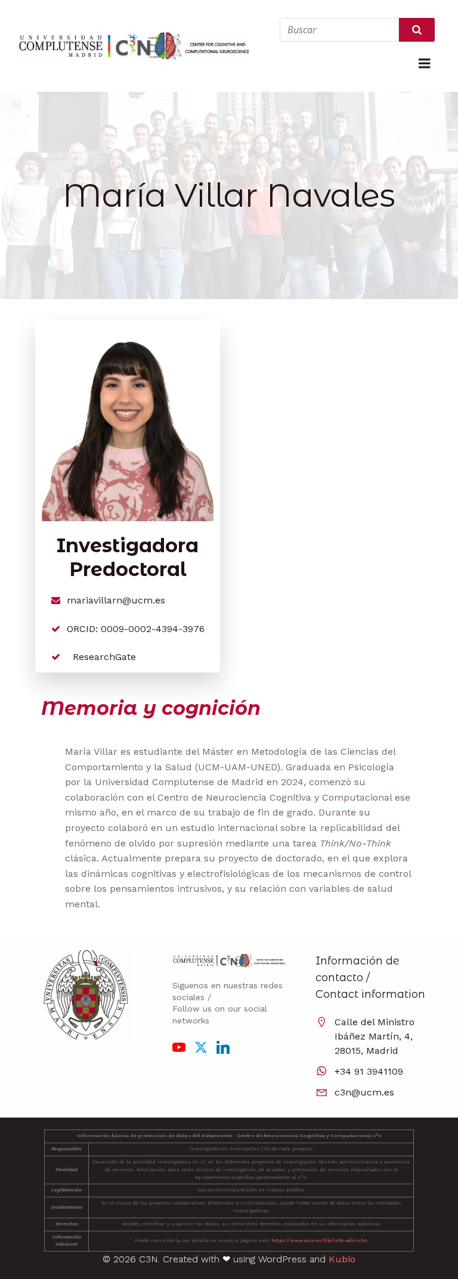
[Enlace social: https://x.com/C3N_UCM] (205, 1047)
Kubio (342, 1259)
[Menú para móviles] (424, 64)
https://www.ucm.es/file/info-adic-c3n (319, 1240)
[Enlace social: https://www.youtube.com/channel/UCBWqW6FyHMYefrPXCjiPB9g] (183, 1047)
